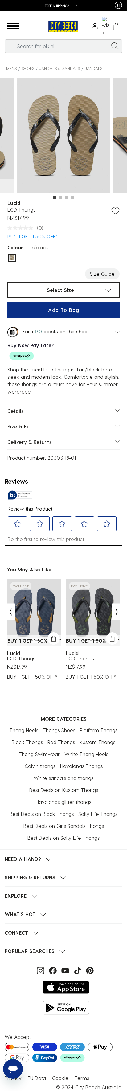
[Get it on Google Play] (66, 1007)
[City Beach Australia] (63, 27)
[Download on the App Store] (66, 987)
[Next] (116, 611)
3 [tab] (66, 197)
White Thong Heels (86, 754)
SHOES (28, 68)
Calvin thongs (40, 766)
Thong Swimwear (39, 754)
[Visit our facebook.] (52, 970)
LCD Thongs (21, 658)
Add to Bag (63, 310)
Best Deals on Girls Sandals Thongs (63, 826)
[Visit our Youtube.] (64, 970)
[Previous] (10, 611)
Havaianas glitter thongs (63, 802)
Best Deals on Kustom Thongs (63, 790)
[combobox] (63, 46)
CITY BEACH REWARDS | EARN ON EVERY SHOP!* (68, 6)
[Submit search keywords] (115, 45)
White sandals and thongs (63, 778)
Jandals (93, 68)
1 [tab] (54, 197)
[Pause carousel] (118, 5)
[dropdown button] (111, 6)
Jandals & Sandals (59, 68)
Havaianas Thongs (81, 766)
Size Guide (102, 274)
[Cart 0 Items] (116, 26)
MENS (11, 68)
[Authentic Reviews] (20, 495)
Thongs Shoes (59, 730)
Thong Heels (24, 730)
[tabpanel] (63, 136)
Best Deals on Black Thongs (42, 814)
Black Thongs (27, 742)
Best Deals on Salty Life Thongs (63, 838)
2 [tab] (60, 197)
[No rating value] (21, 228)
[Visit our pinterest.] (88, 970)
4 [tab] (72, 197)
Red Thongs (61, 742)
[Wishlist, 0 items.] (105, 26)
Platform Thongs (98, 730)
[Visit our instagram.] (40, 970)
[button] (13, 26)
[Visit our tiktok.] (77, 970)
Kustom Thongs (97, 742)
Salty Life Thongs (97, 814)
